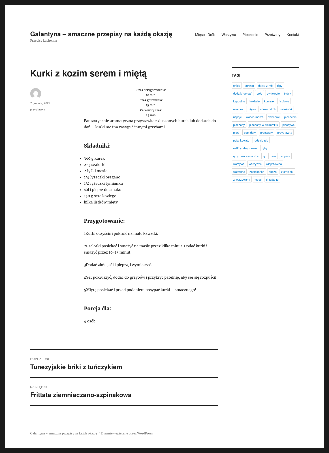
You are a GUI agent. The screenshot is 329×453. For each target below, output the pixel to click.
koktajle (255, 101)
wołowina (239, 171)
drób (259, 93)
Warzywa (229, 34)
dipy (279, 85)
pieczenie (290, 117)
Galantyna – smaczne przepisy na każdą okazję (101, 33)
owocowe (274, 117)
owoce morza (254, 117)
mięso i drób (268, 109)
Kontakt (293, 34)
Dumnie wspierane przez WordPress (127, 433)
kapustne (239, 101)
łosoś (258, 179)
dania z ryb (265, 85)
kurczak (269, 101)
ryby (264, 148)
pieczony (239, 125)
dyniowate (273, 93)
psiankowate (241, 140)
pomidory (250, 132)
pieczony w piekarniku (263, 125)
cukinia (249, 85)
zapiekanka (257, 171)
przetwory (266, 132)
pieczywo (288, 125)
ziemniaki (287, 171)
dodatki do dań (242, 93)
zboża (273, 171)
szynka (285, 156)
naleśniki (286, 109)
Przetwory (272, 34)
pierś (236, 132)
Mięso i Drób (205, 34)
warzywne (255, 164)
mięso (252, 109)
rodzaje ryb (261, 140)
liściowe (284, 101)
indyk (287, 93)
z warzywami (241, 179)
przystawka (37, 109)
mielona (238, 109)
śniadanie (272, 179)
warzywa (238, 164)
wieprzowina (274, 164)
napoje (237, 117)
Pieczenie (250, 34)
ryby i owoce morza (245, 156)
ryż (265, 156)
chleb (236, 85)
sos (273, 156)
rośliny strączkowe (245, 148)
